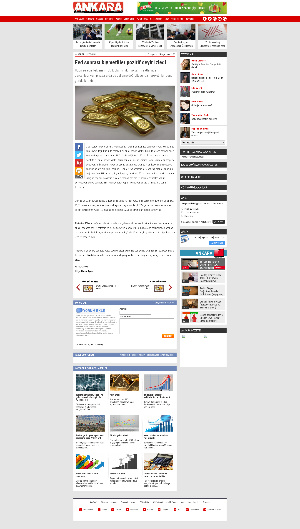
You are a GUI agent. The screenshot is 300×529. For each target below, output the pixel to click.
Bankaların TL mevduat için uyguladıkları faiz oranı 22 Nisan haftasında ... (158, 445)
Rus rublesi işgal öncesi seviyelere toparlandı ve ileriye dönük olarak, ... (157, 483)
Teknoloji (190, 19)
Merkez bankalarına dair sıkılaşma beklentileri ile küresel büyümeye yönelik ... (89, 483)
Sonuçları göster (190, 222)
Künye (104, 510)
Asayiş (119, 19)
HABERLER (79, 54)
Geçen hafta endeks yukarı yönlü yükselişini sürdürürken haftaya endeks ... (124, 481)
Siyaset (99, 19)
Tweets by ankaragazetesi (192, 156)
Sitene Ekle (194, 510)
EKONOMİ (92, 54)
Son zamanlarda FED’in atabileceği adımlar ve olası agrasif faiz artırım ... (122, 402)
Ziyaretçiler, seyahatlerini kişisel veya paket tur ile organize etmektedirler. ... (90, 445)
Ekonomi (109, 19)
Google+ (165, 510)
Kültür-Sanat (142, 19)
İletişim (118, 510)
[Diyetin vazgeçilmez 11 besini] (88, 291)
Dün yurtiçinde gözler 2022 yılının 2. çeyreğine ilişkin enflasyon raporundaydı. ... (124, 442)
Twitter (150, 510)
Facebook (134, 510)
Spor (167, 19)
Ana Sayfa (79, 19)
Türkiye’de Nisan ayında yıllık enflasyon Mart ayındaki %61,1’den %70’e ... (88, 407)
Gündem (90, 19)
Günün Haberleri (214, 510)
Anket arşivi (206, 222)
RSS (179, 510)
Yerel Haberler (177, 19)
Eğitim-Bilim (129, 19)
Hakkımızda (88, 510)
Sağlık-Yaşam (156, 19)
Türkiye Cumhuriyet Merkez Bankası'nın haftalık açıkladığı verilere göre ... (157, 404)
